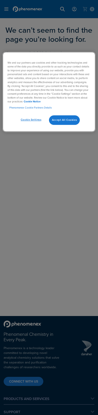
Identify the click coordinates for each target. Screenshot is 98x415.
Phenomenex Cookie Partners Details (30, 107)
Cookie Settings (31, 119)
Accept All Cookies (64, 120)
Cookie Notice (32, 101)
